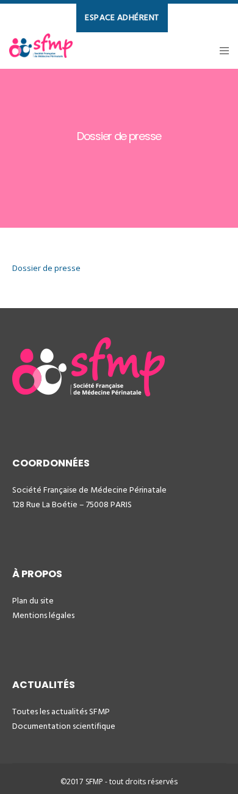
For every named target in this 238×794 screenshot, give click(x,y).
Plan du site (33, 601)
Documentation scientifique (63, 726)
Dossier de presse (46, 267)
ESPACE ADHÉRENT (122, 17)
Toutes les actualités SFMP (61, 711)
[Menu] (221, 50)
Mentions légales (43, 615)
